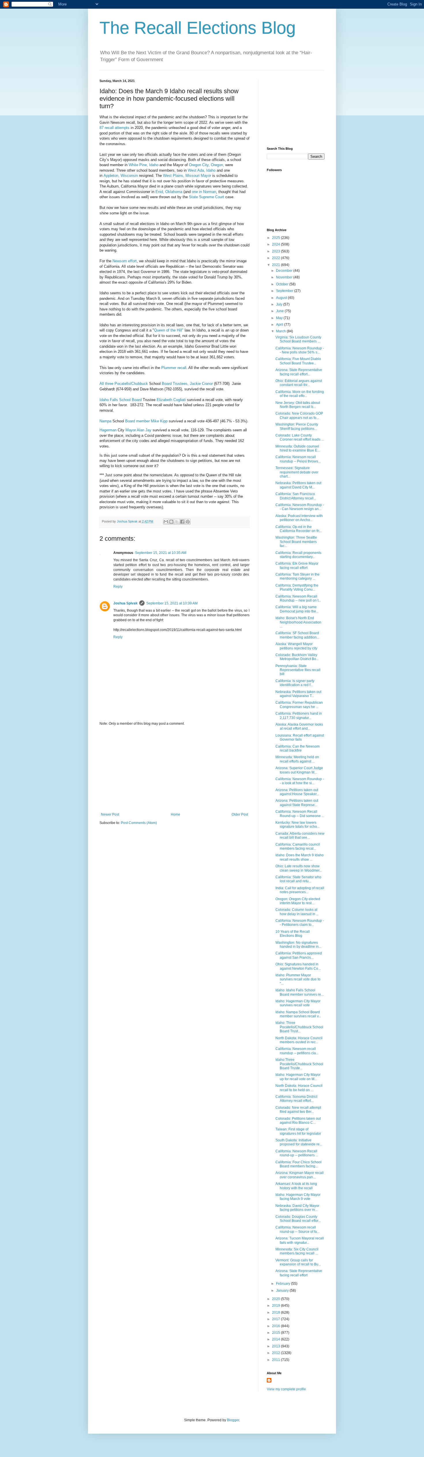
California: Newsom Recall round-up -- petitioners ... (296, 1153)
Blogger (233, 1420)
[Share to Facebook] (182, 522)
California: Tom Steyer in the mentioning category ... (297, 576)
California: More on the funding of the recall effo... (299, 394)
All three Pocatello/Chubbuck (124, 383)
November (284, 277)
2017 (276, 1319)
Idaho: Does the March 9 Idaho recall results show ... (299, 857)
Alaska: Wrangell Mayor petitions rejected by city (296, 646)
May (280, 318)
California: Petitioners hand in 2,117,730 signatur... (298, 715)
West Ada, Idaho (201, 170)
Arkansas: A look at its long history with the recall (296, 1186)
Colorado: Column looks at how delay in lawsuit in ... (297, 912)
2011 (276, 1360)
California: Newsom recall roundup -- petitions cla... (296, 1051)
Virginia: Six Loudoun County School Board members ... (298, 339)
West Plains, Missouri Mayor (187, 175)
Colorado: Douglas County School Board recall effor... (298, 1219)
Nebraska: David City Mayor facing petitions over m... (297, 1208)
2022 (276, 258)
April (280, 325)
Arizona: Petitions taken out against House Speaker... (297, 792)
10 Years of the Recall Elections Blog (292, 934)
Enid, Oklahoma (168, 192)
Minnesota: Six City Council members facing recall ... (296, 1251)
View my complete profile (286, 1389)
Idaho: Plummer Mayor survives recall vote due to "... (297, 979)
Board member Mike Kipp (146, 421)
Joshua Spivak (125, 603)
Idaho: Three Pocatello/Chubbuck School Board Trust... (299, 1027)
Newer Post (110, 814)
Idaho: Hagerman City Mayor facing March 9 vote (297, 1197)
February (283, 1284)
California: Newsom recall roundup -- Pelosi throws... (298, 459)
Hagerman (108, 430)
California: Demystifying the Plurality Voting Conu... (296, 587)
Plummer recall (173, 368)
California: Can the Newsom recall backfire (297, 748)
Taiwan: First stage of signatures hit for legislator (298, 1131)
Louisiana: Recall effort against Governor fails (299, 737)
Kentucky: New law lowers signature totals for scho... (297, 825)
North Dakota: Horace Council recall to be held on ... (298, 1088)
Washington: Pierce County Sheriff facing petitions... (296, 426)
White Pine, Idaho (143, 165)
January (283, 1291)
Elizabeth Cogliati (171, 400)
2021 (276, 265)
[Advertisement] (174, 769)
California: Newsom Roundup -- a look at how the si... (299, 781)
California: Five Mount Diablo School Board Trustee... (298, 361)
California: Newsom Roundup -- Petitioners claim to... (299, 923)
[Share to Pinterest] (188, 522)
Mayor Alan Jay (138, 430)
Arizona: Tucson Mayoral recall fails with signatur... (299, 1240)
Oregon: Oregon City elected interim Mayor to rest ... (297, 901)
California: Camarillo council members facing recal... (297, 846)
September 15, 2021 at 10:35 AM (160, 553)
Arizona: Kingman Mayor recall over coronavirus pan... (299, 1175)
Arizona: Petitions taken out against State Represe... (296, 803)
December (284, 271)
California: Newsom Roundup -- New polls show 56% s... (299, 350)
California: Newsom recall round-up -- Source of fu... (297, 1229)
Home (175, 814)
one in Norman (204, 192)
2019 (276, 1306)
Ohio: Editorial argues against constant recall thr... (298, 383)
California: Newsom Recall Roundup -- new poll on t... (298, 598)
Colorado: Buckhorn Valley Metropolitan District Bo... (297, 657)
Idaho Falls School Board (121, 400)
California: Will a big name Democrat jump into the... (297, 609)
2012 (276, 1353)
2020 (276, 1299)
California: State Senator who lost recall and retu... (298, 879)
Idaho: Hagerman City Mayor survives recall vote (297, 1003)
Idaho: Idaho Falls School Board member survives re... (299, 992)
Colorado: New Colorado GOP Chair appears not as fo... (299, 415)
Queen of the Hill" (168, 330)
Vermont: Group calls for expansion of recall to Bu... (298, 1262)
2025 (276, 238)
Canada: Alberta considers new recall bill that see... (299, 835)
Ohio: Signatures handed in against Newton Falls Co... (298, 966)
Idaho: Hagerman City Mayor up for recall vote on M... (297, 1077)
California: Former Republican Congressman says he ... (299, 705)
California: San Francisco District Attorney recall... (295, 496)
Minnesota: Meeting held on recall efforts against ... (297, 759)
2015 (276, 1333)
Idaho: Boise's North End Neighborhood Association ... (298, 622)
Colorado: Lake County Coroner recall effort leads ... (299, 437)
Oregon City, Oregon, (206, 165)
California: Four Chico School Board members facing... (298, 1164)
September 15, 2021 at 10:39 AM (172, 603)
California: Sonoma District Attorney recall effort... (296, 1099)
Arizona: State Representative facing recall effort (298, 1273)
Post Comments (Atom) (139, 823)
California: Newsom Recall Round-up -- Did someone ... (299, 814)
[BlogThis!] (171, 522)
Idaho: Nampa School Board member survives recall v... (298, 1014)
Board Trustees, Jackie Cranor (187, 383)
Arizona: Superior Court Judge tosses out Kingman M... (299, 770)
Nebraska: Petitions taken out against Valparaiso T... (298, 694)
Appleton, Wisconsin (121, 175)
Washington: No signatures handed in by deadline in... (298, 945)
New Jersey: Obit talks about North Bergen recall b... (297, 405)
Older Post (240, 814)
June (280, 311)
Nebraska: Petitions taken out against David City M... (298, 485)
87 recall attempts (115, 128)
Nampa (105, 421)
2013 (276, 1346)
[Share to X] (177, 522)
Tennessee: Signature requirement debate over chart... (296, 472)
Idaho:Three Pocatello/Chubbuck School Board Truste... (299, 1064)
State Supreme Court (206, 197)
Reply (118, 587)
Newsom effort (124, 261)
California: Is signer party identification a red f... (294, 683)
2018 (276, 1312)
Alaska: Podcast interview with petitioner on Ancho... (299, 518)
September (285, 291)
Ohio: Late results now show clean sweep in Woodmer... (298, 868)
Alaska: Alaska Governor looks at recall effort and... (299, 726)
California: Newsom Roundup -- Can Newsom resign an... (299, 507)
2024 (276, 244)
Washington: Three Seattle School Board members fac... (296, 541)
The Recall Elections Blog (198, 28)
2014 (276, 1339)
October (282, 284)
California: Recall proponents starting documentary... (298, 555)
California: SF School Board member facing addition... (297, 635)
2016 (276, 1326)
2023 (276, 251)
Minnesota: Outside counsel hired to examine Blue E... (297, 448)
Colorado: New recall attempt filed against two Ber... (298, 1110)
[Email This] (166, 522)
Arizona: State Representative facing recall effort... (298, 372)
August (282, 298)
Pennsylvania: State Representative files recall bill (297, 670)
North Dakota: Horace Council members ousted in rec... (298, 1040)
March (281, 331)
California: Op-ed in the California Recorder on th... (298, 529)
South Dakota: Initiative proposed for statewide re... (298, 1142)
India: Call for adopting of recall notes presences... (299, 890)
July (279, 304)
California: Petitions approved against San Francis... (298, 955)
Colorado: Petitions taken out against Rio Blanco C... (298, 1121)
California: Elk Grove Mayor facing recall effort (296, 565)
